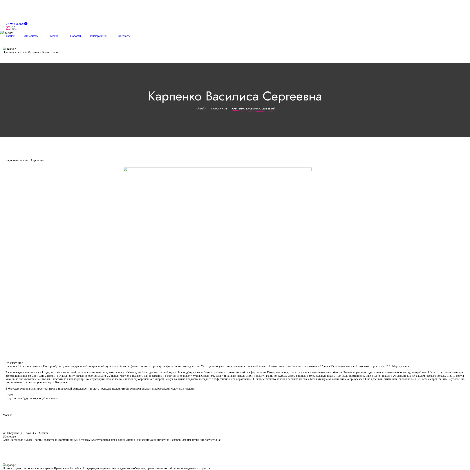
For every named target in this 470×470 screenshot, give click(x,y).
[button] (235, 3)
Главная (200, 108)
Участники (219, 108)
